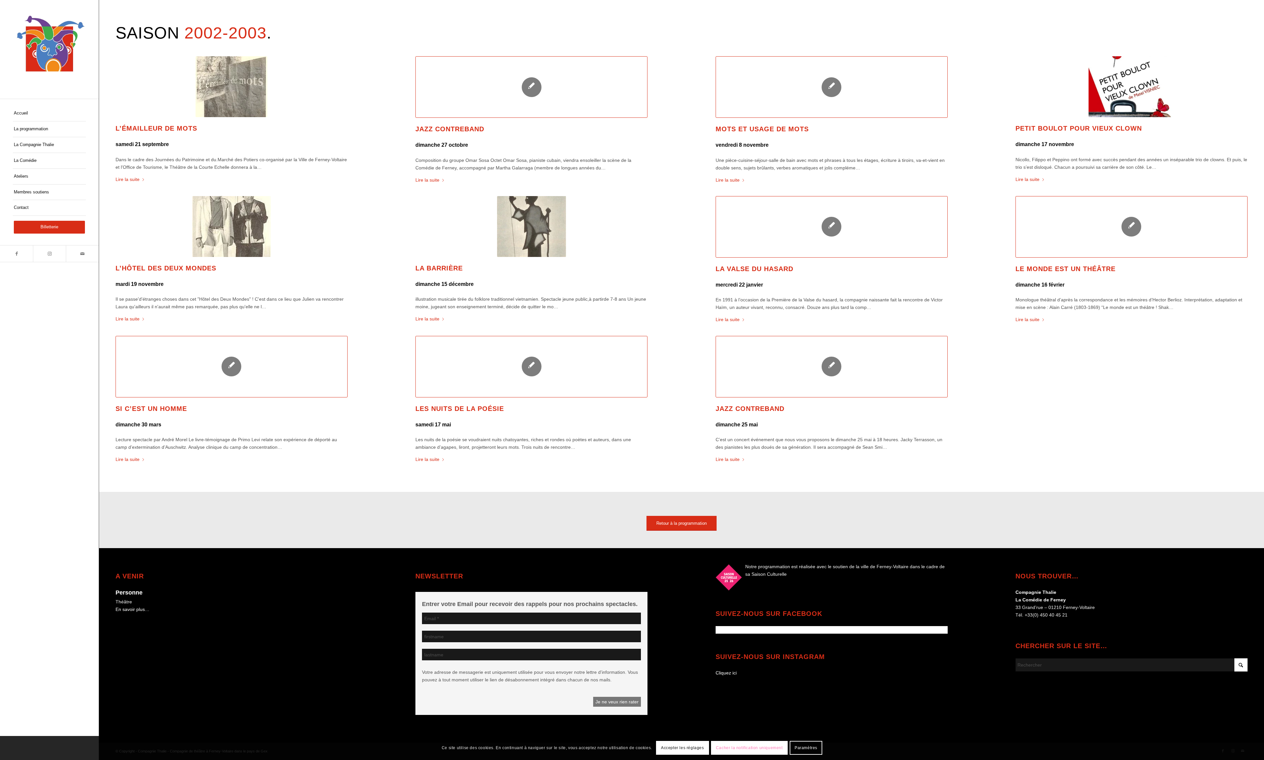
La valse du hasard (754, 268)
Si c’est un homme (151, 408)
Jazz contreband (449, 129)
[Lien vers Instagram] (49, 253)
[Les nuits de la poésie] (531, 366)
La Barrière (439, 268)
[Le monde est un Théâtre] (1131, 227)
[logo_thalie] (49, 49)
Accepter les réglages (682, 748)
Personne (129, 592)
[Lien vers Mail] (82, 253)
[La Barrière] (531, 226)
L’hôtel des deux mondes (166, 268)
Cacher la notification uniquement (749, 748)
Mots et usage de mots (762, 129)
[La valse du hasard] (832, 227)
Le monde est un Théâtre (1065, 268)
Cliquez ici (726, 672)
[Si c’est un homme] (232, 366)
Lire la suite (128, 179)
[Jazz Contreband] (832, 366)
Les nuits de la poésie (459, 408)
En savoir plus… (132, 609)
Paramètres (806, 748)
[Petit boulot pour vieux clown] (1131, 86)
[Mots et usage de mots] (832, 87)
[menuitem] (49, 113)
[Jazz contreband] (531, 87)
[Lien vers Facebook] (16, 253)
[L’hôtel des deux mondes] (232, 226)
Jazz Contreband (750, 408)
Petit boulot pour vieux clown (1078, 128)
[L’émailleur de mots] (232, 86)
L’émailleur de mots (156, 128)
